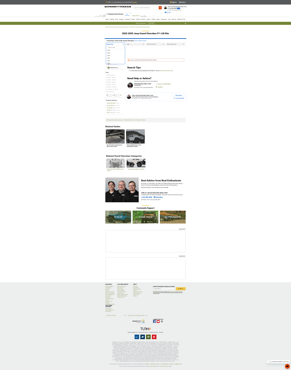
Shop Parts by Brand (110, 293)
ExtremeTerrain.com (118, 7)
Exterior (143, 19)
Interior (149, 19)
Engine (133, 19)
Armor (116, 19)
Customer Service (121, 291)
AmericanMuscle (132, 332)
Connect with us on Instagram (161, 321)
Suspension (164, 19)
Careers (135, 290)
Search (160, 7)
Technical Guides (109, 298)
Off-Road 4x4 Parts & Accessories (115, 120)
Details (135, 2)
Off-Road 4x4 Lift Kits (129, 120)
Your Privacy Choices (167, 364)
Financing (107, 297)
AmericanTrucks (143, 332)
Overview (135, 286)
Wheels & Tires (181, 19)
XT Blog (107, 300)
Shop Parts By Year (109, 291)
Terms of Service (163, 366)
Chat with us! (120, 293)
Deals (107, 19)
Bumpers (121, 19)
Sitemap (146, 364)
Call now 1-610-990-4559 (164, 84)
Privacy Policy (173, 291)
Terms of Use (120, 297)
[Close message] (185, 23)
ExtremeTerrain (153, 332)
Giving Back (136, 287)
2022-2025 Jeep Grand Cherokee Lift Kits (140, 27)
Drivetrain (127, 19)
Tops (169, 19)
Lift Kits (153, 19)
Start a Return (120, 287)
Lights (158, 19)
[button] (167, 12)
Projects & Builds (109, 286)
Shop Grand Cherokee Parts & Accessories (109, 310)
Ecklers (161, 332)
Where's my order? (121, 286)
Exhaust (138, 19)
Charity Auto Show (137, 291)
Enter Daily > (151, 23)
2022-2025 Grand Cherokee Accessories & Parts (117, 27)
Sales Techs (136, 294)
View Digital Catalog (110, 304)
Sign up (180, 288)
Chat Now (160, 87)
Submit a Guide (136, 289)
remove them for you (166, 70)
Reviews (135, 296)
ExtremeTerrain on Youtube (158, 321)
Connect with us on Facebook (154, 321)
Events (106, 290)
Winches (174, 19)
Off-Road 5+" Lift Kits (140, 120)
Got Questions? (121, 290)
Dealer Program (137, 293)
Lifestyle (112, 19)
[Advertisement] (145, 241)
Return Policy (120, 289)
